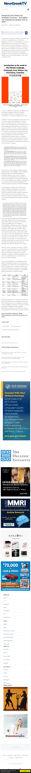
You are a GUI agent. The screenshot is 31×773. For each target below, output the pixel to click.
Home (4, 755)
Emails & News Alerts (8, 637)
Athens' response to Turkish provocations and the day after (13, 371)
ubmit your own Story (9, 630)
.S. (4, 601)
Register (5, 624)
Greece (5, 597)
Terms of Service (17, 755)
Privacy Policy (6, 656)
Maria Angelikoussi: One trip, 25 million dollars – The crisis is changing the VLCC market (14, 353)
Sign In (5, 627)
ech (5, 614)
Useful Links (6, 644)
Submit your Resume (8, 634)
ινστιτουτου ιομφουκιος (16, 326)
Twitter (5, 673)
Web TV (5, 652)
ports (5, 607)
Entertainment (6, 617)
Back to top (16, 747)
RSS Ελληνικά (6, 683)
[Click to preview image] (15, 33)
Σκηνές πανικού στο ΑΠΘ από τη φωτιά (9, 342)
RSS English (6, 679)
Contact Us (6, 649)
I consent (25, 770)
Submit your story (18, 757)
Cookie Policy (10, 755)
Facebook (5, 669)
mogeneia (6, 604)
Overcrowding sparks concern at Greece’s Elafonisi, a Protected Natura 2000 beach (15, 363)
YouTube (5, 676)
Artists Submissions (8, 640)
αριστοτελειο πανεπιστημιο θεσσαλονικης (11, 329)
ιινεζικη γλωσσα (6, 326)
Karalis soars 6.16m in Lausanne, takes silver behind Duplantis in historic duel (15, 367)
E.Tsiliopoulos (17, 25)
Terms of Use (6, 659)
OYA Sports (7, 610)
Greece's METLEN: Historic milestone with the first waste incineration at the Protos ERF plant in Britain (13, 358)
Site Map (5, 663)
